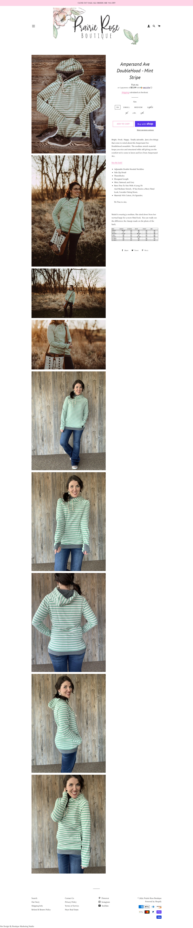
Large (150, 107)
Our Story (36, 902)
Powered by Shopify (153, 901)
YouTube (105, 906)
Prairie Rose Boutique (152, 898)
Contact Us (69, 898)
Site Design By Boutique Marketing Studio (17, 926)
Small (126, 107)
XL (127, 113)
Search (34, 898)
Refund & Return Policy (41, 909)
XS (117, 107)
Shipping (125, 92)
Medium (138, 107)
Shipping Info (37, 906)
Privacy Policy (71, 902)
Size (135, 102)
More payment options (145, 130)
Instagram (105, 902)
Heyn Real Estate (72, 909)
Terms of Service (72, 906)
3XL (142, 113)
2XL (134, 113)
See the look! (117, 162)
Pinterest (105, 898)
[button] (135, 87)
